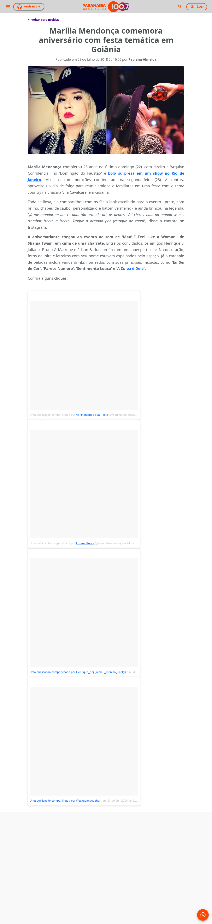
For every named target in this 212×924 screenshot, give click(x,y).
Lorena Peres (85, 543)
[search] (180, 7)
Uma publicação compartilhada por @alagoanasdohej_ (66, 800)
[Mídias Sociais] (203, 915)
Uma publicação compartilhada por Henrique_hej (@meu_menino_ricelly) (78, 672)
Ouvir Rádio (32, 6)
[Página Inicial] (106, 6)
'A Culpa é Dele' (130, 268)
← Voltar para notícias (43, 20)
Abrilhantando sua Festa (92, 414)
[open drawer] (7, 6)
